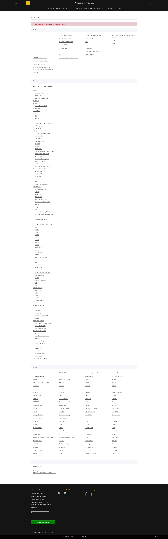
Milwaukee (62, 431)
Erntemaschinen (39, 346)
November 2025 (37, 466)
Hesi (36, 262)
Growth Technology (64, 415)
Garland (87, 405)
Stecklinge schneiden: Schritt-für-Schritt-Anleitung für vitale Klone (42, 471)
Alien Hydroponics (117, 376)
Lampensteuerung (40, 121)
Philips (87, 437)
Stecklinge (36, 100)
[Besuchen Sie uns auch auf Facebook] (32, 528)
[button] (141, 3)
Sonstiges (62, 447)
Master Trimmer (37, 428)
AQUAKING (36, 379)
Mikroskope (38, 348)
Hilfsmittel (36, 318)
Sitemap (87, 45)
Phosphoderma (39, 275)
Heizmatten (38, 95)
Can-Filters (62, 389)
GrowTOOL (38, 194)
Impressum (88, 48)
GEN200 (37, 255)
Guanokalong (38, 260)
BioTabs (37, 232)
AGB (86, 41)
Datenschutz (89, 38)
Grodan (35, 411)
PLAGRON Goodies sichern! (40, 61)
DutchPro (37, 242)
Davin (60, 395)
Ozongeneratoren (40, 161)
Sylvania (114, 447)
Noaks (87, 431)
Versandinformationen (65, 38)
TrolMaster (115, 450)
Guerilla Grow (37, 418)
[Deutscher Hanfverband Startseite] (40, 514)
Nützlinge (37, 333)
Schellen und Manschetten (42, 166)
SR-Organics (89, 447)
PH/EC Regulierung (38, 320)
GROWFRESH (115, 411)
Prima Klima (89, 440)
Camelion (35, 389)
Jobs (60, 54)
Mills (36, 270)
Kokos (36, 295)
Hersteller (110, 8)
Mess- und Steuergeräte (42, 159)
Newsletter (36, 72)
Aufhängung (38, 126)
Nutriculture (38, 197)
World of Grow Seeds (41, 105)
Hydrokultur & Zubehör (41, 98)
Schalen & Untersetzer (41, 315)
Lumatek (35, 424)
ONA (60, 434)
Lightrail (114, 421)
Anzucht (35, 90)
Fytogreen (115, 402)
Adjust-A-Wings (63, 373)
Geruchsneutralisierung (40, 358)
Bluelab (61, 386)
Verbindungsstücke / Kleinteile (44, 214)
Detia (87, 395)
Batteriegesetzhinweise (92, 51)
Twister (35, 453)
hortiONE (61, 421)
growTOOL (88, 415)
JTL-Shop (159, 537)
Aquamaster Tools (64, 379)
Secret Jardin (38, 176)
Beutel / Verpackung (41, 343)
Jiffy (86, 421)
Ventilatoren (38, 164)
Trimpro (87, 450)
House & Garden (39, 247)
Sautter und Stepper (65, 444)
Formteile (37, 146)
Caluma (114, 386)
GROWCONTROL (90, 411)
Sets (36, 113)
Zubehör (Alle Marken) (41, 184)
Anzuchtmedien (39, 300)
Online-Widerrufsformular (93, 35)
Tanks (36, 209)
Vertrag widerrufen (43, 522)
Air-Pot (61, 376)
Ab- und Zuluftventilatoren (42, 133)
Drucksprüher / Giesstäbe (42, 202)
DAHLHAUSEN (37, 395)
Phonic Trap (115, 437)
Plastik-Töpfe (38, 313)
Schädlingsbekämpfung (42, 336)
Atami (36, 227)
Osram (114, 434)
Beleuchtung (36, 111)
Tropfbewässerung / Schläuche (44, 212)
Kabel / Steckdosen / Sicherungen (44, 151)
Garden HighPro (39, 174)
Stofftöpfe (38, 310)
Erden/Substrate (37, 288)
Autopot (37, 191)
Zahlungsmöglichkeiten (66, 41)
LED (36, 116)
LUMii (60, 424)
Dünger (35, 217)
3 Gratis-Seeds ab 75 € (39, 64)
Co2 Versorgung (39, 141)
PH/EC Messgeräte (40, 325)
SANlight (35, 444)
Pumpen (37, 207)
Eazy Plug (88, 398)
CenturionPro (36, 392)
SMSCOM (35, 447)
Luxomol (114, 424)
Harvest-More (63, 418)
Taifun (61, 450)
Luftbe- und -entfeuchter (42, 154)
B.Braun (61, 382)
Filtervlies (37, 143)
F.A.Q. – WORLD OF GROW (66, 35)
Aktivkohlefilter (39, 136)
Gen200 (35, 408)
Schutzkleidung (39, 353)
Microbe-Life (38, 267)
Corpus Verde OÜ (117, 392)
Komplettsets (36, 108)
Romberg (114, 440)
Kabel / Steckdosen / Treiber (43, 123)
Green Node (115, 408)
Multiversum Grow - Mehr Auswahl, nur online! (89, 8)
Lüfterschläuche (39, 156)
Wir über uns (63, 48)
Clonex (37, 240)
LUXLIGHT (88, 424)
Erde (36, 293)
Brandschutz (38, 128)
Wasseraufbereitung (41, 199)
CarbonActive (116, 389)
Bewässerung (37, 186)
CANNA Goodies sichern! (40, 58)
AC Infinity (36, 373)
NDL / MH (37, 118)
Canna (36, 237)
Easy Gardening (63, 398)
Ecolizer (37, 245)
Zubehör (37, 285)
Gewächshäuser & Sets (41, 93)
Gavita (114, 405)
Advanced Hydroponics (41, 219)
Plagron (37, 277)
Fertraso (87, 402)
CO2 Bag (87, 392)
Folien (36, 181)
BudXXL (87, 386)
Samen (35, 103)
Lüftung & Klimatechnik (39, 131)
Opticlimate (88, 434)
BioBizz (37, 229)
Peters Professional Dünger (43, 272)
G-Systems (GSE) (37, 405)
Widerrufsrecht (89, 54)
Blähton (37, 298)
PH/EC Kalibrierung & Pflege (43, 323)
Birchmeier (36, 386)
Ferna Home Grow (40, 171)
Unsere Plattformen (65, 45)
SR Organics (38, 252)
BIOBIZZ (87, 382)
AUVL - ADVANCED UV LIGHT (41, 382)
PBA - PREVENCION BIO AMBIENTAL (43, 437)
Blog (60, 51)
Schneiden (38, 351)
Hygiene (37, 338)
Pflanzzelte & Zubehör (39, 169)
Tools (113, 43)
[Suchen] (28, 3)
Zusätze (37, 303)
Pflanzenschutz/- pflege (39, 331)
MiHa (113, 428)
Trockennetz (38, 356)
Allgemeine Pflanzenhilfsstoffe (43, 224)
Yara (36, 282)
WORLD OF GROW (90, 453)
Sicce (113, 444)
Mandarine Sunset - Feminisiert (68, 58)
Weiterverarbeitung (38, 341)
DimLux (114, 395)
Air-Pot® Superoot (40, 308)
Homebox (37, 179)
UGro (60, 453)
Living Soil (38, 290)
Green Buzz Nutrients (41, 257)
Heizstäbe (38, 204)
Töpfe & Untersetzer (38, 305)
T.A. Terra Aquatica (40, 280)
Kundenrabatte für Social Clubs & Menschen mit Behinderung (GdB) (43, 68)
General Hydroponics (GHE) (67, 408)
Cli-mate (61, 392)
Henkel (87, 418)
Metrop (37, 265)
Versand (52, 532)
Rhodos (37, 250)
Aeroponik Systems (40, 189)
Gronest (61, 411)
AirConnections (89, 376)
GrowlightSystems (38, 415)
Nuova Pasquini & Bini (118, 431)
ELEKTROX (36, 402)
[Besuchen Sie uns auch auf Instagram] (37, 528)
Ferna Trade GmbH (64, 402)
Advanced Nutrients (40, 222)
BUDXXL (37, 234)
